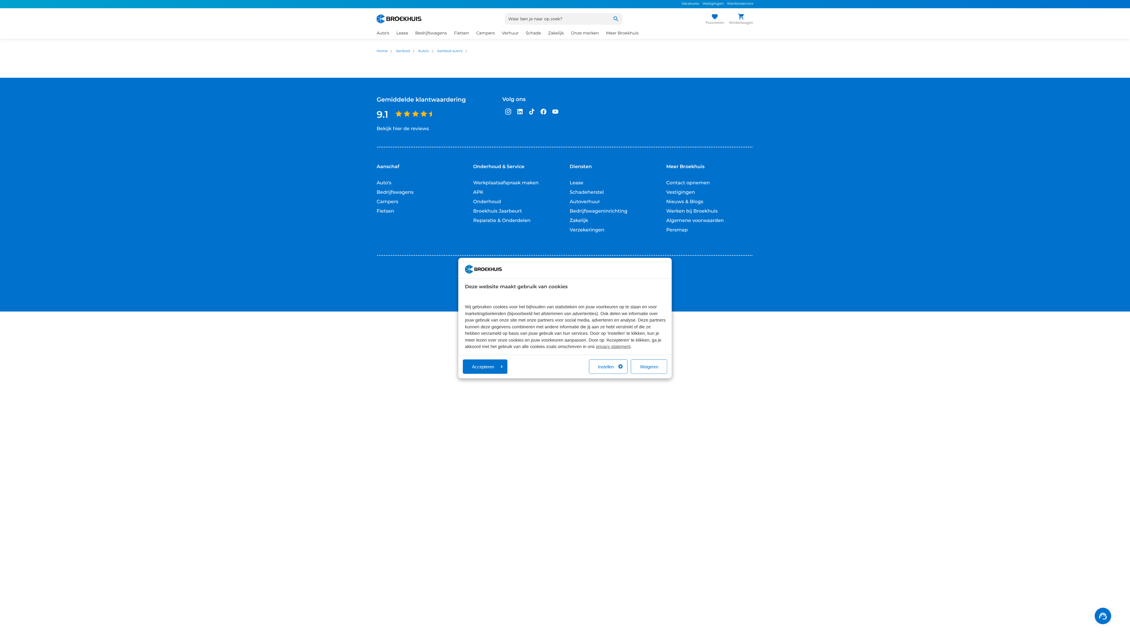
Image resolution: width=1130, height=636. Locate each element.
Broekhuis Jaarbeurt (497, 211)
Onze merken (585, 33)
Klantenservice (740, 3)
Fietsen (385, 211)
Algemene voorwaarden (695, 220)
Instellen (606, 366)
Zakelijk (579, 220)
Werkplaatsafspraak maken (506, 183)
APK (478, 192)
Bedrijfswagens (395, 192)
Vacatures (690, 3)
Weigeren (649, 366)
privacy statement (613, 346)
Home (382, 51)
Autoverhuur (585, 202)
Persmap (677, 230)
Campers (387, 202)
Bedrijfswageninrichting (598, 211)
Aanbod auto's (450, 51)
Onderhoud (487, 202)
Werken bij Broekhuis (692, 211)
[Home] (399, 19)
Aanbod (403, 51)
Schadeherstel (587, 192)
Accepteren (483, 366)
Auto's (423, 51)
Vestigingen (713, 3)
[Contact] (1103, 616)
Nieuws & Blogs (684, 202)
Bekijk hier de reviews (403, 129)
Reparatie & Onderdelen (502, 220)
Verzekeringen (587, 230)
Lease (576, 183)
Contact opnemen (688, 183)
